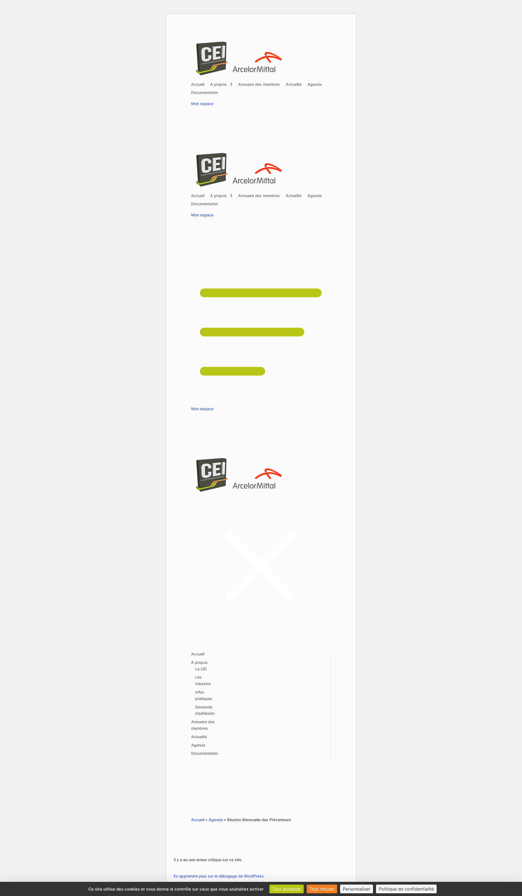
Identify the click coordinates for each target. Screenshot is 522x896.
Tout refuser (321, 889)
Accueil (197, 84)
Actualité (294, 84)
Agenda (314, 84)
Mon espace (202, 103)
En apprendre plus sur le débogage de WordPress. (219, 876)
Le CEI (201, 669)
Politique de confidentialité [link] (406, 889)
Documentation (204, 93)
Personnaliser (356, 889)
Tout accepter (286, 889)
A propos (218, 84)
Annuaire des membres (259, 84)
